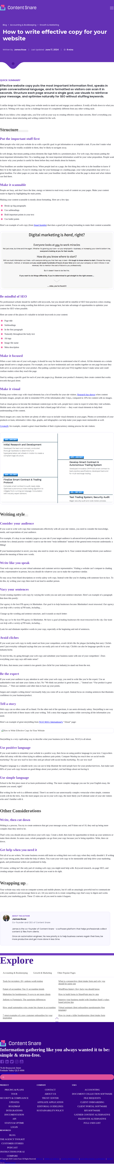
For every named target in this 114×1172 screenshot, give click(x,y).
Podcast (12, 1147)
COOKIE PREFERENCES (70, 1159)
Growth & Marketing (49, 25)
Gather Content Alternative (92, 1114)
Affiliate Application (50, 1102)
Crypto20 (4, 426)
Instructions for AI (12, 1152)
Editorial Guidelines (50, 1106)
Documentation (14, 1114)
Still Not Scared (10, 1163)
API (14, 1119)
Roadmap (14, 1106)
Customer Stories (12, 1143)
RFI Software (92, 1110)
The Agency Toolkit (12, 1139)
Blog (5, 25)
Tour (14, 1094)
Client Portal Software (92, 1106)
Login (14, 1127)
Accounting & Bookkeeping (23, 25)
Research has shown (86, 394)
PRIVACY (39, 1159)
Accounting (92, 1090)
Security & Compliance (14, 1098)
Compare (12, 1156)
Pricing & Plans (14, 1090)
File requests (92, 1098)
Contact (50, 1090)
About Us (50, 1094)
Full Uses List (92, 1123)
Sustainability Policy (50, 1110)
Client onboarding (92, 1102)
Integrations (14, 1110)
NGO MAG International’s (51, 722)
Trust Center (50, 1098)
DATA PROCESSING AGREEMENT (93, 1159)
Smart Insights (40, 225)
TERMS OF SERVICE (52, 1159)
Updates (14, 1102)
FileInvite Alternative (92, 1119)
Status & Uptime (14, 1123)
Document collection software (92, 1094)
